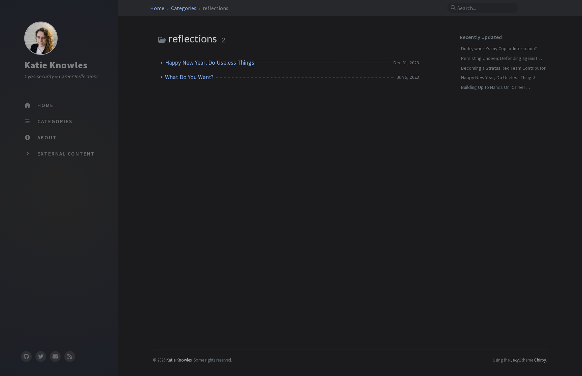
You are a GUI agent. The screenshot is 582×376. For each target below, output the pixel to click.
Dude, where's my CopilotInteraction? (499, 48)
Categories (184, 8)
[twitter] (40, 356)
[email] (55, 356)
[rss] (69, 356)
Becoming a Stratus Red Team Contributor (503, 68)
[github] (26, 356)
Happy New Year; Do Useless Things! (210, 62)
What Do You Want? (189, 77)
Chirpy (540, 360)
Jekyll (516, 360)
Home (157, 8)
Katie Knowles (56, 65)
